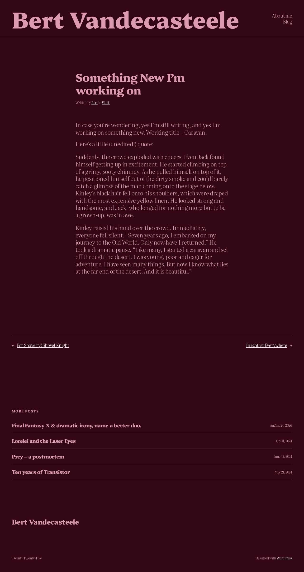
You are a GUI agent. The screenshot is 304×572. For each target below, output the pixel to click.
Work (106, 102)
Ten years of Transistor (41, 472)
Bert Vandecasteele (125, 18)
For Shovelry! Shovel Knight (43, 345)
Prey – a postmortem (38, 456)
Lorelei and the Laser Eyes (44, 441)
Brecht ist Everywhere (266, 345)
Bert (94, 102)
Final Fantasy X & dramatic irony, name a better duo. (76, 425)
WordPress (284, 558)
